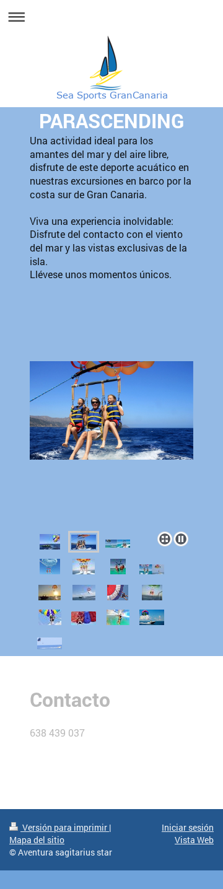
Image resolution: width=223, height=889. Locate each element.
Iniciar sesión (188, 827)
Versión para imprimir (64, 827)
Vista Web (194, 840)
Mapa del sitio (36, 840)
